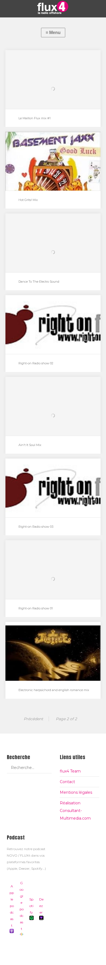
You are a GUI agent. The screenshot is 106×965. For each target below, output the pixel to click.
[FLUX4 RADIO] (53, 7)
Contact (67, 781)
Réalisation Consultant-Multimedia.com (75, 811)
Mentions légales (76, 792)
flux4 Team (70, 771)
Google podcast (22, 906)
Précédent (33, 718)
